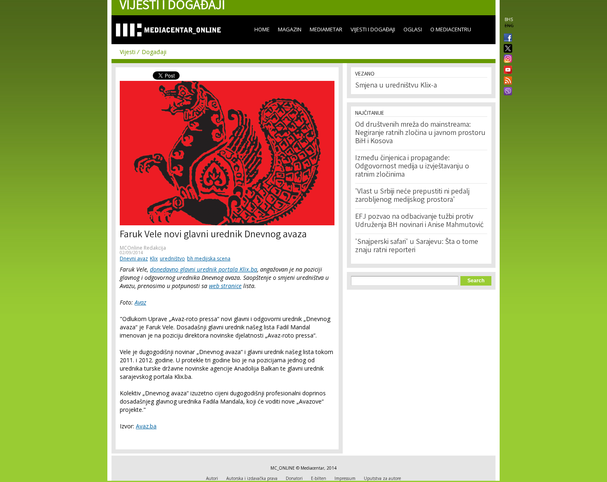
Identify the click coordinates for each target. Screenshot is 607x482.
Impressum (345, 478)
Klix (154, 258)
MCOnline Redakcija (143, 247)
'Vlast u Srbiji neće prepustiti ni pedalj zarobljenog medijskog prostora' (412, 196)
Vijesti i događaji (373, 29)
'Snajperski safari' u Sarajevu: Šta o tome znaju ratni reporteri (416, 246)
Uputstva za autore (382, 478)
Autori (212, 478)
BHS (509, 19)
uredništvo (172, 258)
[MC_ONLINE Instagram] (506, 59)
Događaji (154, 52)
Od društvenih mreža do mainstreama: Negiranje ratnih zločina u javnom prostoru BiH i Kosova (420, 133)
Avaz (140, 302)
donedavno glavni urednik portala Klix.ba (203, 269)
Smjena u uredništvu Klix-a (396, 85)
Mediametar (326, 29)
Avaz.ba (146, 426)
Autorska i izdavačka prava (251, 478)
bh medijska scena (208, 258)
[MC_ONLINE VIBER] (506, 92)
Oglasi (412, 29)
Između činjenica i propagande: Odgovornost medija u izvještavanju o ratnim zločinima (412, 166)
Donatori (294, 478)
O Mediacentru (450, 29)
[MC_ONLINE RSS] (506, 81)
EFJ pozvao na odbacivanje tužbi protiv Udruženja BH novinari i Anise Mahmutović (419, 221)
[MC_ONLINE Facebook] (506, 38)
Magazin (289, 29)
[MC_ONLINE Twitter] (506, 49)
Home (262, 29)
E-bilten (318, 478)
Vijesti (127, 52)
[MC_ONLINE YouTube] (506, 70)
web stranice (225, 286)
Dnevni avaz (134, 258)
